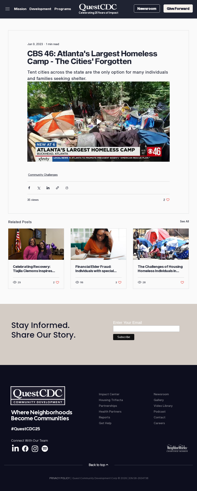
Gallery (159, 400)
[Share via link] (57, 188)
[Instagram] (35, 448)
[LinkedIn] (15, 448)
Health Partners (110, 411)
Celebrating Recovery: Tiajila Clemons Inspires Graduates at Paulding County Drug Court (32, 268)
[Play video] (98, 122)
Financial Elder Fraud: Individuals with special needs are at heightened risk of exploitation (95, 268)
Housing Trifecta (111, 400)
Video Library (163, 405)
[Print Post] (67, 188)
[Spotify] (45, 448)
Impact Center (109, 394)
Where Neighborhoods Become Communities (41, 415)
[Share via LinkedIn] (48, 188)
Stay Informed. (40, 325)
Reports (104, 417)
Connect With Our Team (29, 440)
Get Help (105, 423)
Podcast (160, 411)
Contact (159, 417)
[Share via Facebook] (29, 188)
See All (184, 221)
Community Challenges (43, 174)
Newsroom (161, 394)
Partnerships (108, 405)
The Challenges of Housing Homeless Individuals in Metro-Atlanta (160, 268)
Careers (159, 423)
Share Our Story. (43, 334)
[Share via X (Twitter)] (38, 188)
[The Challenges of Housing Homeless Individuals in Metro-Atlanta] (161, 244)
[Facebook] (25, 448)
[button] (7, 9)
